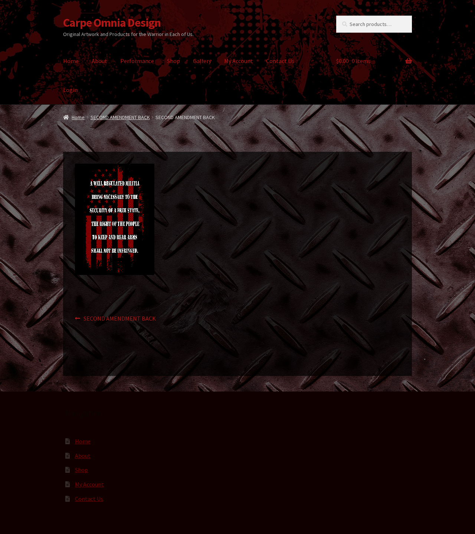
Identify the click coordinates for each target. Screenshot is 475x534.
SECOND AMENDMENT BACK (120, 117)
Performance (137, 61)
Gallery (202, 61)
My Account (238, 61)
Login (70, 90)
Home (71, 61)
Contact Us (280, 61)
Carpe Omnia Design (112, 22)
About (99, 61)
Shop (173, 61)
